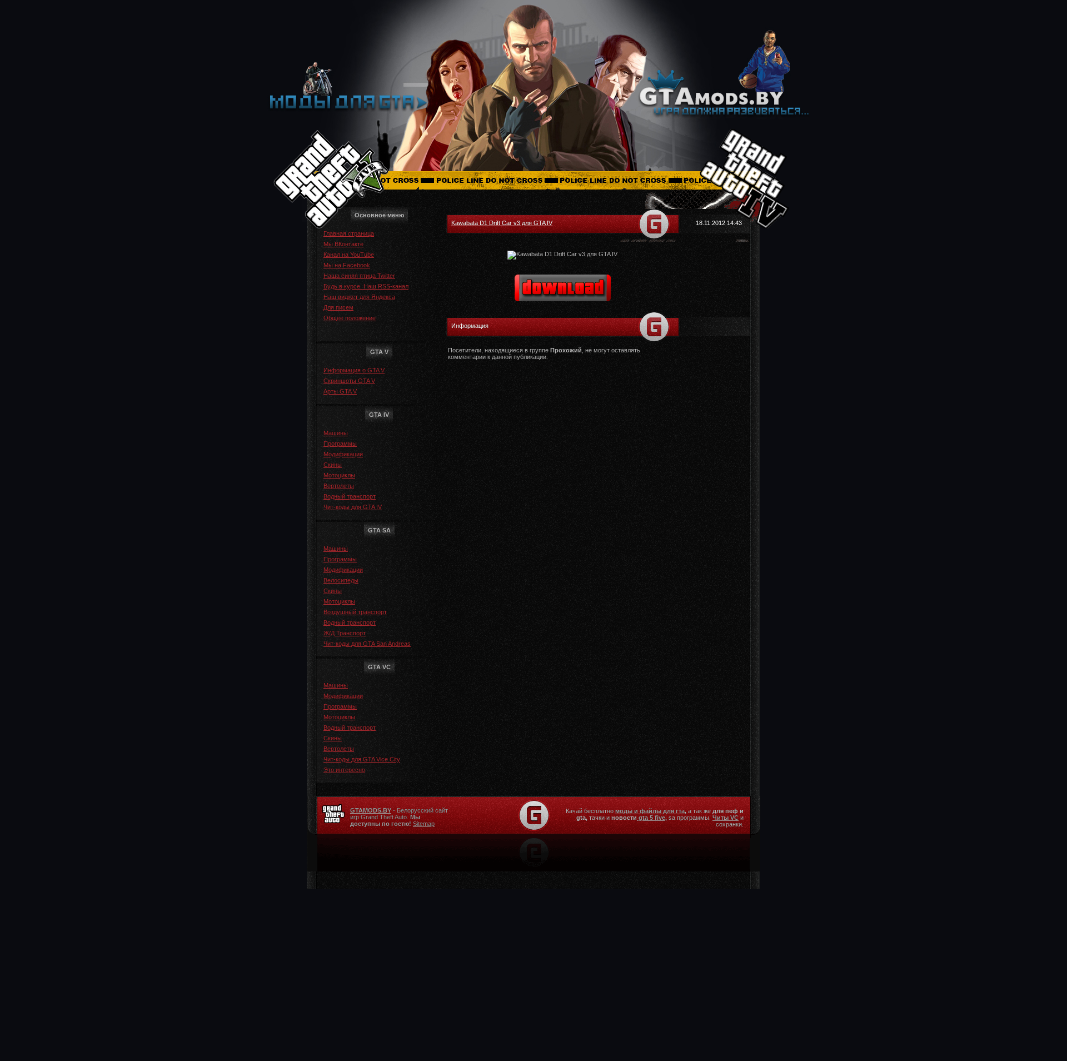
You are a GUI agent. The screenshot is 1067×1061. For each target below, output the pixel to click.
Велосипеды (340, 580)
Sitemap (424, 823)
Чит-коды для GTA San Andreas (367, 643)
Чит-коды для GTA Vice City (361, 759)
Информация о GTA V (354, 370)
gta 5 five (651, 817)
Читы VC (725, 817)
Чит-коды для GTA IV (352, 507)
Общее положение (349, 318)
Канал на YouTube (348, 254)
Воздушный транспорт (355, 612)
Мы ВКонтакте (343, 244)
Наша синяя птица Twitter (359, 275)
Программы (340, 443)
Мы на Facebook (346, 265)
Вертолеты (338, 485)
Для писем (338, 307)
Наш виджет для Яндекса (359, 296)
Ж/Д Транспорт (344, 633)
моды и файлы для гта (650, 811)
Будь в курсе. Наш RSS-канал (365, 286)
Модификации (343, 454)
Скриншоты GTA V (349, 380)
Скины (332, 464)
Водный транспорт (349, 496)
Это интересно (344, 769)
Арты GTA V (340, 391)
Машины (335, 433)
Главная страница (348, 233)
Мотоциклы (339, 475)
